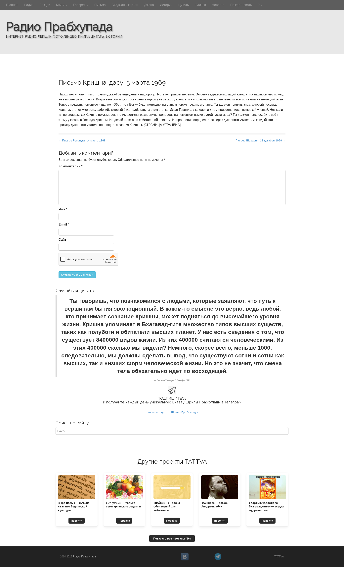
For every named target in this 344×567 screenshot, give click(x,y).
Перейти (76, 520)
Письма (100, 5)
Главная (12, 5)
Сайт (62, 239)
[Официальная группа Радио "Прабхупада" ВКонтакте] (196, 556)
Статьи (200, 5)
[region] (172, 27)
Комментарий (70, 166)
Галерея (79, 5)
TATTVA (279, 556)
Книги (60, 5)
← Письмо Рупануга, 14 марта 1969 (82, 140)
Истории (166, 5)
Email (64, 224)
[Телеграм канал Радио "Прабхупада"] (229, 556)
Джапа (149, 5)
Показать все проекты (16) (172, 538)
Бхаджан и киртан (125, 5)
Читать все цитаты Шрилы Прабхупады (172, 412)
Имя (63, 209)
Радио (28, 5)
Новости (218, 5)
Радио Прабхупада (59, 26)
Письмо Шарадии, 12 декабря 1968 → (260, 140)
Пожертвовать (241, 5)
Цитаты (184, 5)
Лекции (44, 5)
